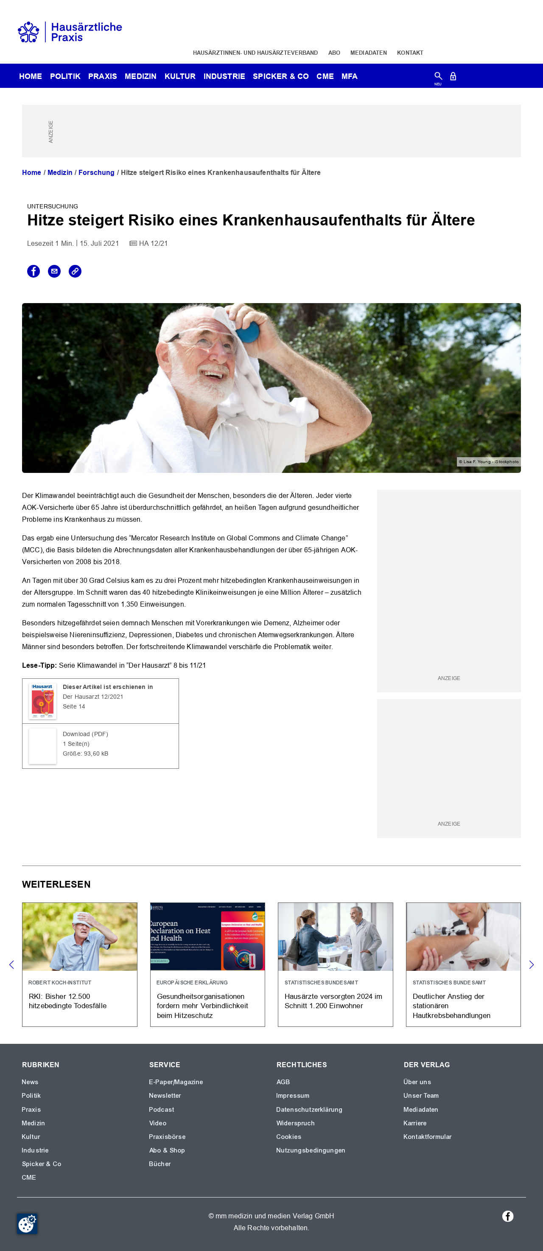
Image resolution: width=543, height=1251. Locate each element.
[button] (531, 965)
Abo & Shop (167, 1150)
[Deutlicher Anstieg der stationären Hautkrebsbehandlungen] (463, 964)
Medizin (141, 76)
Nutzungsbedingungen (311, 1150)
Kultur (180, 76)
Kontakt (410, 52)
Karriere (415, 1123)
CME (324, 76)
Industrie (224, 76)
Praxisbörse (167, 1137)
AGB (284, 1082)
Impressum (293, 1095)
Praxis (102, 76)
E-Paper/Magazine (176, 1082)
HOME (30, 76)
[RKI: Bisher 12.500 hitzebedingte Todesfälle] (79, 964)
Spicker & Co (42, 1164)
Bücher (160, 1164)
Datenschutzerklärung (310, 1109)
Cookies (289, 1137)
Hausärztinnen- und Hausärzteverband (255, 52)
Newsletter (165, 1095)
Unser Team (421, 1095)
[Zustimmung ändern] (27, 1224)
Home (32, 173)
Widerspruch (296, 1123)
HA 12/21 (153, 243)
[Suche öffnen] (438, 78)
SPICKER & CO (281, 76)
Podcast (161, 1109)
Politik (65, 76)
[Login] (453, 78)
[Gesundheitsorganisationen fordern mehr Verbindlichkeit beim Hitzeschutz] (208, 964)
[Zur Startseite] (70, 31)
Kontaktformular (428, 1137)
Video (158, 1123)
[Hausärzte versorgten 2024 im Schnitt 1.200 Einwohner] (335, 964)
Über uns (417, 1082)
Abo (334, 52)
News (30, 1082)
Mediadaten (368, 52)
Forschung (96, 173)
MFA (349, 76)
